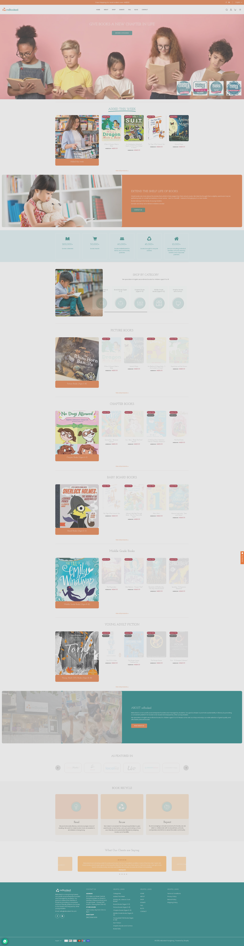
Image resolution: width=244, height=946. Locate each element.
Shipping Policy (172, 902)
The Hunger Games (156, 660)
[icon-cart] (235, 10)
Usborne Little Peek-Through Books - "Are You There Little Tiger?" (134, 515)
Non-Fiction (117, 923)
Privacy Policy (172, 896)
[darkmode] (240, 10)
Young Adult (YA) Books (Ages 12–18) (123, 919)
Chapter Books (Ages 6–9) (122, 910)
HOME (142, 893)
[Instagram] (229, 2)
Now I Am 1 (156, 513)
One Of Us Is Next (111, 660)
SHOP (142, 899)
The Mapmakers (111, 587)
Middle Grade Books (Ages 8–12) (123, 914)
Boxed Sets (117, 929)
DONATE (142, 902)
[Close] (143, 437)
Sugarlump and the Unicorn (179, 366)
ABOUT (142, 896)
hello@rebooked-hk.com (68, 911)
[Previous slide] (58, 768)
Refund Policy (171, 899)
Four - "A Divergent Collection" (178, 660)
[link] (122, 505)
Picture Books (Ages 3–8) (121, 907)
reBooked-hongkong (167, 941)
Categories (117, 893)
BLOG (142, 908)
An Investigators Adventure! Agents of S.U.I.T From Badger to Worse (133, 146)
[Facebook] (226, 2)
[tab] (117, 874)
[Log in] (231, 9)
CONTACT (143, 911)
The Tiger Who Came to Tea (156, 144)
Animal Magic (179, 144)
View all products (121, 171)
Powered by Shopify (182, 941)
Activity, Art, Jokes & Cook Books (121, 900)
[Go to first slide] (186, 768)
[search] (227, 10)
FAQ (141, 905)
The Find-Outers (179, 440)
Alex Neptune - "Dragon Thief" (134, 587)
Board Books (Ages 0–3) (121, 904)
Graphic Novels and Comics (122, 926)
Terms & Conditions (174, 893)
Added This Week (119, 896)
